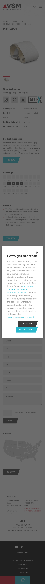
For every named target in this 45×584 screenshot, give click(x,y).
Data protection (28, 317)
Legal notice (13, 317)
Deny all (27, 323)
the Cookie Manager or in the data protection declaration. (20, 289)
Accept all (25, 329)
